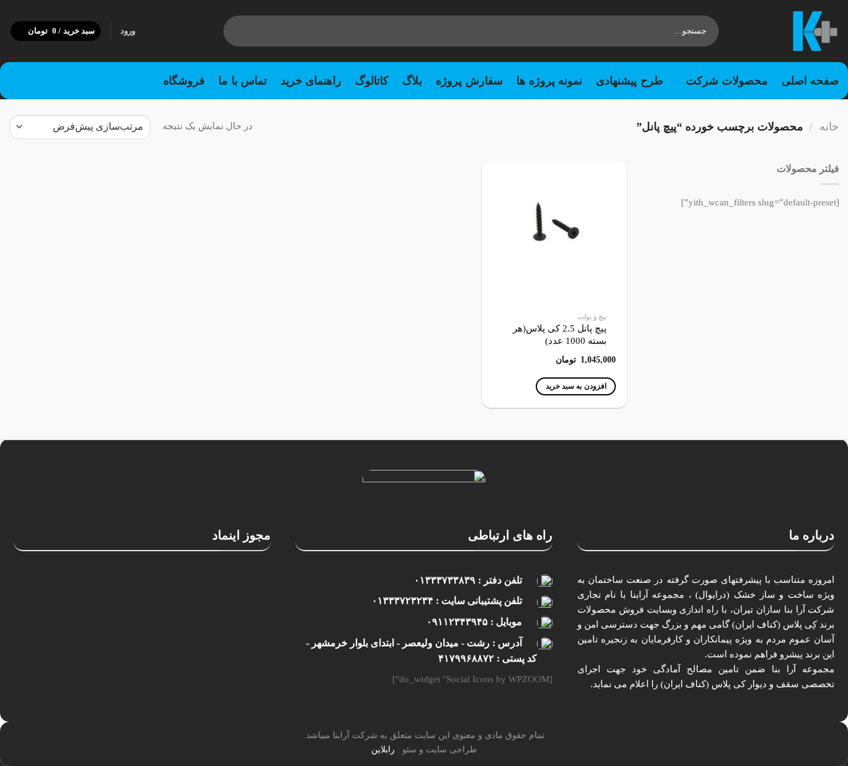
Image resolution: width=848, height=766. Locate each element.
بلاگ (412, 80)
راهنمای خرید (311, 80)
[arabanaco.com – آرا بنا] (788, 31)
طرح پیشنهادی (629, 80)
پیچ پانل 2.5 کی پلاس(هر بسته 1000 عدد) (560, 334)
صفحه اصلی (810, 80)
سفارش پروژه (469, 80)
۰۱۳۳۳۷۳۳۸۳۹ (445, 580)
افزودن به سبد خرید (576, 386)
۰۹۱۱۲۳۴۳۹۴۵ (457, 621)
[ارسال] (235, 31)
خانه (829, 126)
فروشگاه (184, 80)
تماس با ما (243, 80)
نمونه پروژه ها (549, 80)
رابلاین (383, 749)
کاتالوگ (372, 80)
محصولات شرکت (726, 80)
